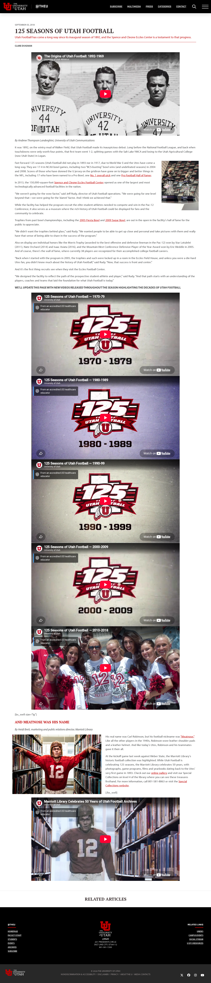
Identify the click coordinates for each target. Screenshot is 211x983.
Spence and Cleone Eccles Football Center (79, 182)
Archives (12, 947)
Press (149, 6)
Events (11, 943)
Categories (164, 6)
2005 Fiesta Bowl (90, 220)
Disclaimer (103, 974)
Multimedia (134, 6)
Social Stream (196, 939)
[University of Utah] (20, 972)
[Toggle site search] (194, 6)
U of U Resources (195, 943)
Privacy (114, 974)
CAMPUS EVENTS (196, 935)
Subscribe (116, 6)
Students (12, 939)
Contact (181, 6)
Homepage (13, 931)
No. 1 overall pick (100, 175)
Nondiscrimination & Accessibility (78, 974)
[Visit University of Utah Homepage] (15, 6)
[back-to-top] (207, 976)
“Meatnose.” (187, 736)
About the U (126, 974)
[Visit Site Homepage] (105, 936)
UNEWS (200, 931)
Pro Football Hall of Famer (136, 175)
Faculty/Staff (14, 935)
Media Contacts (142, 974)
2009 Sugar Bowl (115, 220)
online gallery (159, 773)
